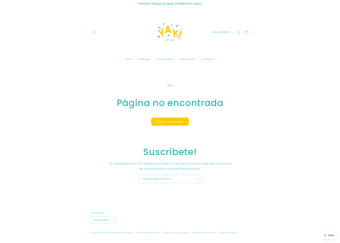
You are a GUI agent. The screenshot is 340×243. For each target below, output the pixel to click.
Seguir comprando (170, 121)
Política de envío (228, 232)
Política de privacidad (175, 232)
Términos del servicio (203, 232)
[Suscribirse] (198, 179)
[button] (94, 32)
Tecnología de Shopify (119, 232)
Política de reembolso (148, 232)
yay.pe (103, 232)
